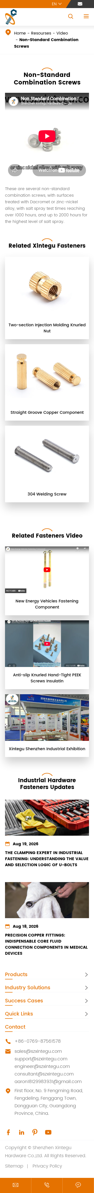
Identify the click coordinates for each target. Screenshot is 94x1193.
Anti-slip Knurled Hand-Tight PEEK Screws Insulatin (47, 678)
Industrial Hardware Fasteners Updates (47, 784)
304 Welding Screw (47, 494)
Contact (15, 1027)
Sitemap (14, 1166)
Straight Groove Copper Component (47, 412)
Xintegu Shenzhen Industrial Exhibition (47, 749)
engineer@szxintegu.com (42, 1066)
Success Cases (24, 1001)
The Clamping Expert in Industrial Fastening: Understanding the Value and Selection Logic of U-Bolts (46, 859)
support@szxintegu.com (41, 1059)
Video (62, 33)
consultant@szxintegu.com (44, 1074)
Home (20, 33)
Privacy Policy (47, 1166)
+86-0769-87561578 (38, 1041)
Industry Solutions (27, 988)
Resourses (41, 33)
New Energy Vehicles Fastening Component (47, 604)
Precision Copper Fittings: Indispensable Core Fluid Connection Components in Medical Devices (46, 944)
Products (16, 975)
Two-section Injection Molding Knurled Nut (47, 328)
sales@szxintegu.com (38, 1051)
